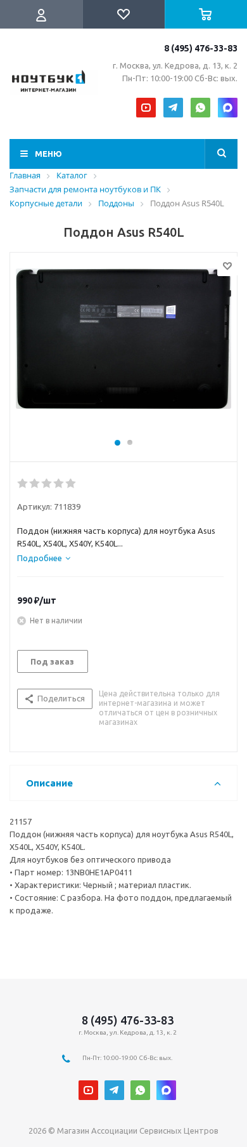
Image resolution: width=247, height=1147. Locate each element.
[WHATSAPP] (200, 107)
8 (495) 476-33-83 (201, 48)
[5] (71, 484)
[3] (47, 484)
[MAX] (228, 107)
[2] (35, 484)
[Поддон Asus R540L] (123, 351)
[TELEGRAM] (173, 107)
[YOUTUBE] (146, 107)
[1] (23, 484)
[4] (59, 484)
